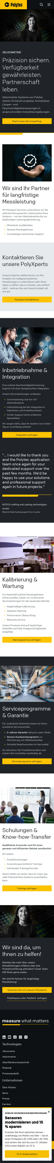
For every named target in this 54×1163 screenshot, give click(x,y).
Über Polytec (9, 1087)
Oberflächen (9, 1062)
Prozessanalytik (10, 1073)
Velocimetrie (9, 1056)
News (5, 1093)
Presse (6, 1098)
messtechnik (22, 1062)
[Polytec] (13, 4)
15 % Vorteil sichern (27, 1154)
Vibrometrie (8, 1051)
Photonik (7, 1067)
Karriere (6, 1104)
